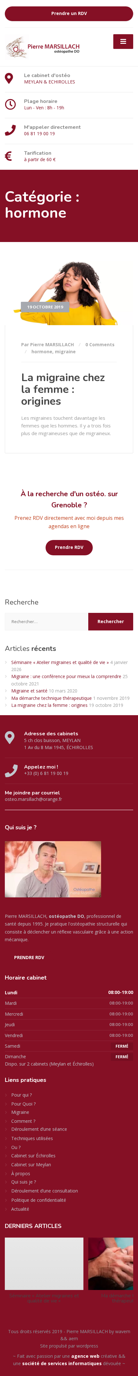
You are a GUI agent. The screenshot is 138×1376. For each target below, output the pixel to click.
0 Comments (100, 344)
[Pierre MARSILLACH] (43, 46)
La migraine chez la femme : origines (63, 389)
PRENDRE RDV (29, 957)
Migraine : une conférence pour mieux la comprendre (66, 676)
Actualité (20, 1209)
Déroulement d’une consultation (44, 1191)
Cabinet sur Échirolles (33, 1156)
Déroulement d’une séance (39, 1129)
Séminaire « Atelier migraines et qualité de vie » (60, 662)
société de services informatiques (62, 1363)
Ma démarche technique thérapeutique (51, 698)
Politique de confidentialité (38, 1200)
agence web (85, 1356)
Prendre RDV (69, 547)
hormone (41, 351)
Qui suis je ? (23, 1182)
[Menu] (123, 41)
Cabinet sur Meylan (31, 1164)
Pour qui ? (21, 1095)
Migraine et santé (29, 691)
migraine (65, 351)
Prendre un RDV (69, 13)
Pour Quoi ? (23, 1104)
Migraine (20, 1112)
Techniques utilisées (32, 1138)
